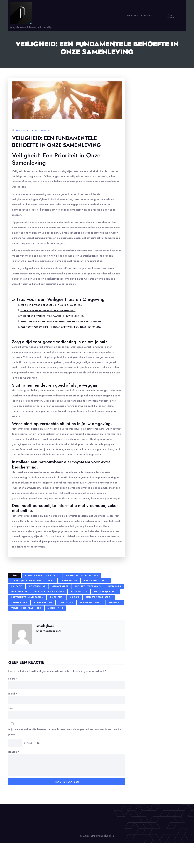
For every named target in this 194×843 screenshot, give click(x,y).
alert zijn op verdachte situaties (32, 580)
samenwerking (43, 602)
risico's (74, 597)
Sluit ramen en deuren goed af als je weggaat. (47, 310)
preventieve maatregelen (27, 597)
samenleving (19, 602)
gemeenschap (37, 586)
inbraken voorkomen (88, 586)
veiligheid (115, 602)
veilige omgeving (91, 602)
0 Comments (42, 130)
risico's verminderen (99, 597)
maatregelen (19, 591)
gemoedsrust (60, 586)
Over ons (132, 15)
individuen (114, 586)
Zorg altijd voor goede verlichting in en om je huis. (51, 305)
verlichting (55, 608)
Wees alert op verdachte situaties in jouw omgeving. (52, 316)
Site (10, 708)
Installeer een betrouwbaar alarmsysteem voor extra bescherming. (61, 321)
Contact (146, 15)
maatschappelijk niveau (49, 591)
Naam (12, 678)
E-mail (12, 693)
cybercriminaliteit (96, 580)
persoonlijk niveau (105, 591)
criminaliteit (69, 580)
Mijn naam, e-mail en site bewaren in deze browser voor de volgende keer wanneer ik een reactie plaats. (64, 732)
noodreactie (79, 591)
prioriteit (56, 597)
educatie (16, 586)
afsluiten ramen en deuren (42, 575)
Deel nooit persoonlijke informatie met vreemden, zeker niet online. (60, 327)
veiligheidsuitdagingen (26, 608)
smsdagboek (23, 130)
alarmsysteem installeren (81, 575)
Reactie (13, 752)
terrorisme (66, 602)
